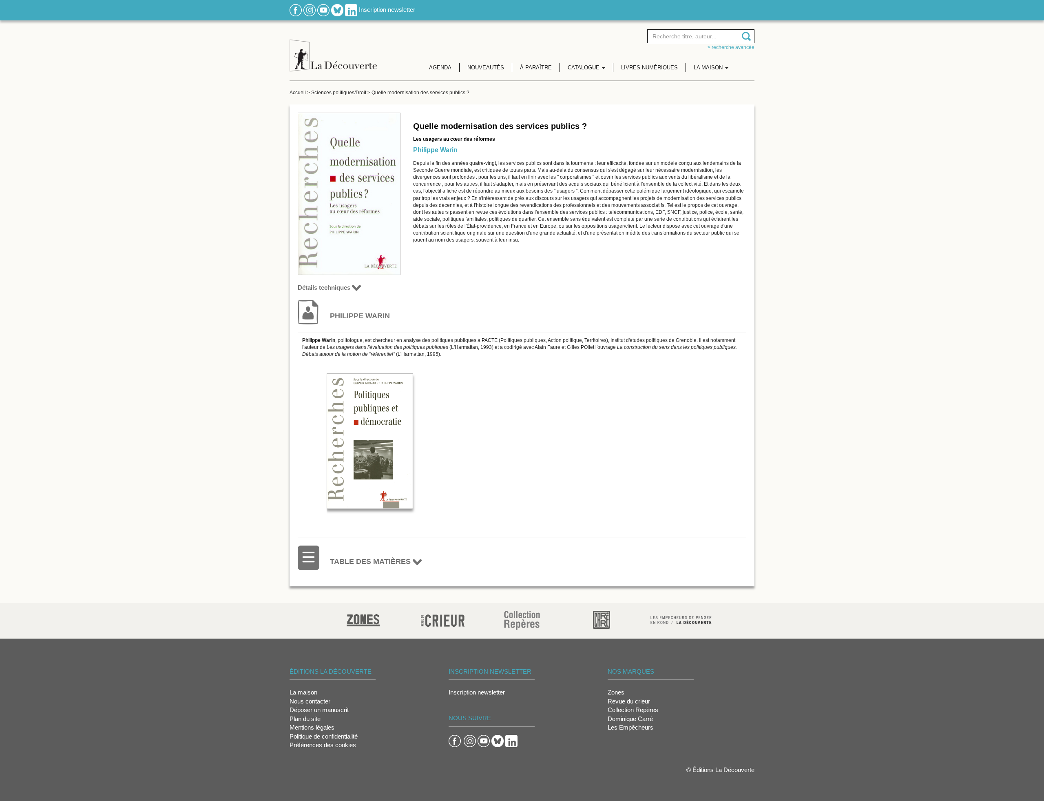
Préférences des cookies (323, 744)
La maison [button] (709, 67)
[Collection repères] (522, 620)
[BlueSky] (337, 9)
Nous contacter (310, 701)
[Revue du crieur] (442, 619)
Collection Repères (633, 709)
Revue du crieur (629, 701)
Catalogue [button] (584, 67)
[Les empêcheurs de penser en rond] (681, 619)
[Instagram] (309, 9)
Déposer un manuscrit (319, 709)
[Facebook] (296, 9)
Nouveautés (485, 67)
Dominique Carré (630, 718)
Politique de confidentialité (324, 736)
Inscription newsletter (387, 9)
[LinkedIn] (351, 9)
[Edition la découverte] (333, 49)
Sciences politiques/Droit (338, 92)
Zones (616, 692)
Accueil (298, 92)
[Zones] (363, 619)
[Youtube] (323, 9)
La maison (303, 692)
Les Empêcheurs (630, 727)
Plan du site (305, 718)
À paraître (536, 67)
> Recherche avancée (731, 47)
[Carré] (601, 619)
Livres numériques (649, 67)
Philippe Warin (435, 149)
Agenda (440, 67)
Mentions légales (312, 727)
